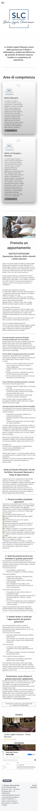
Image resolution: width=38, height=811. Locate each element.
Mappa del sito (14, 785)
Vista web (33, 787)
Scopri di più (10, 130)
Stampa (6, 785)
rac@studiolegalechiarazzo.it (21, 698)
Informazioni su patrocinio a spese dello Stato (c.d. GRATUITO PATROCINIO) (19, 704)
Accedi (34, 785)
